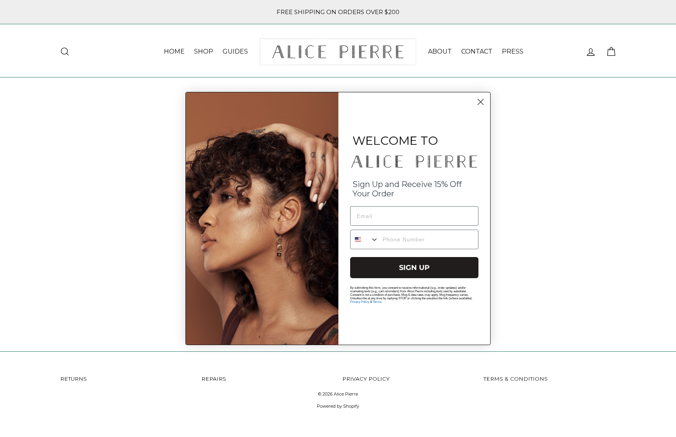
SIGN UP (414, 267)
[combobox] (365, 239)
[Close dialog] (480, 102)
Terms (377, 302)
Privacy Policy (359, 302)
